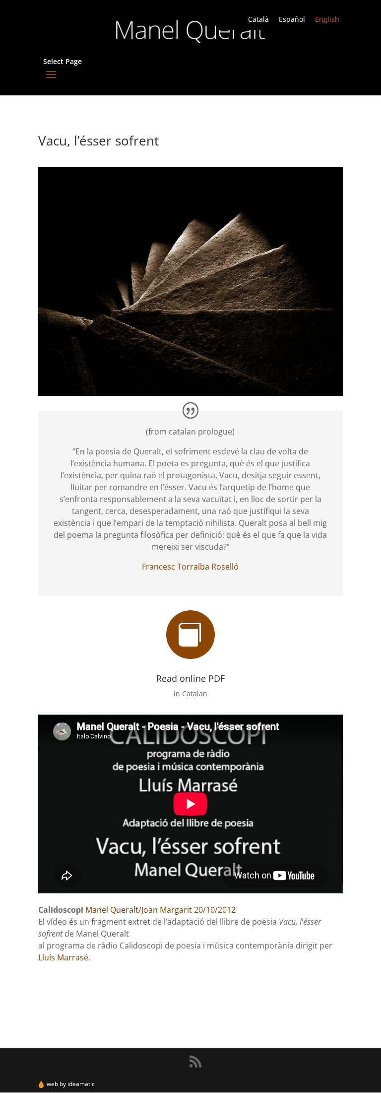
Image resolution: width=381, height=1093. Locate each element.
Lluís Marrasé (63, 957)
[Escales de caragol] (190, 395)
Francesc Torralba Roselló (190, 566)
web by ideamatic (71, 1084)
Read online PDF (190, 678)
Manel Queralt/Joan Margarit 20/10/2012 (160, 909)
